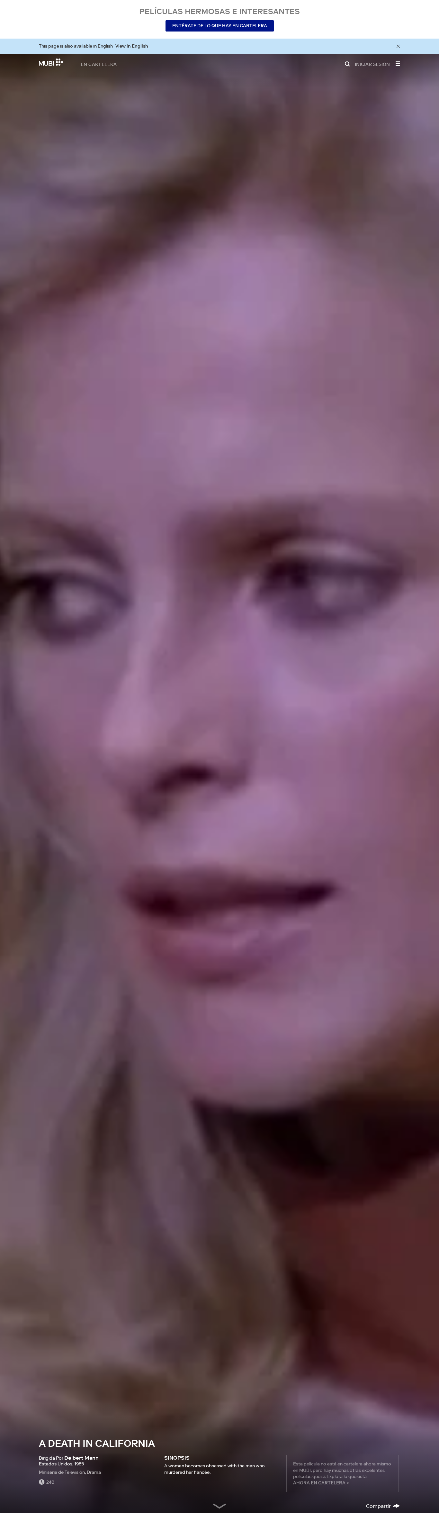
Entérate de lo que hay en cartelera (219, 26)
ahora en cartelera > (321, 1483)
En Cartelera (99, 64)
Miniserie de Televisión (62, 1472)
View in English (131, 46)
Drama (94, 1472)
